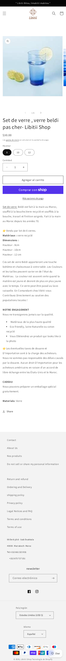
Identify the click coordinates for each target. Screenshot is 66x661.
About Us (12, 448)
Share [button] (10, 411)
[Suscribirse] (53, 578)
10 (18, 152)
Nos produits (14, 456)
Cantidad (7, 160)
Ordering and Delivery (19, 487)
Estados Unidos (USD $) (31, 615)
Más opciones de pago (33, 198)
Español (31, 634)
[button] (4, 13)
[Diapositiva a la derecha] (41, 113)
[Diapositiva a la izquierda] (25, 113)
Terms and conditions (19, 519)
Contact (11, 440)
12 (29, 152)
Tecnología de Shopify (42, 659)
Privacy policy (14, 503)
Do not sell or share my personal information (33, 464)
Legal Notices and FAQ (19, 511)
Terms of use (14, 527)
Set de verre (10, 206)
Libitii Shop (26, 659)
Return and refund (17, 479)
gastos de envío (12, 140)
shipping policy (15, 495)
